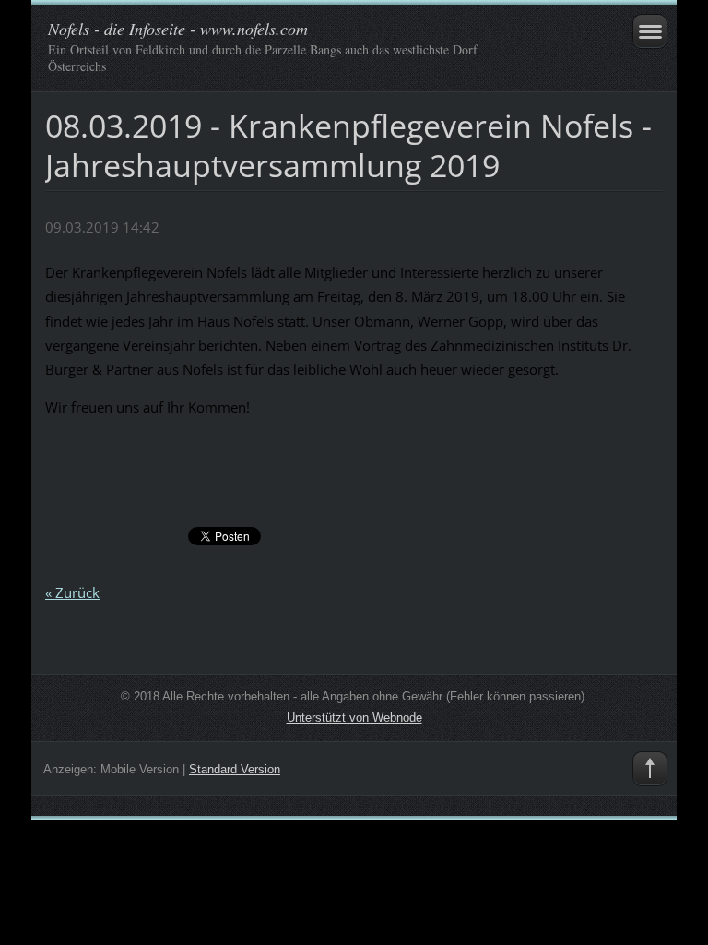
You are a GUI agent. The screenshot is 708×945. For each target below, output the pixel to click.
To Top (649, 768)
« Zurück (72, 592)
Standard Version (234, 769)
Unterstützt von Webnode (354, 717)
